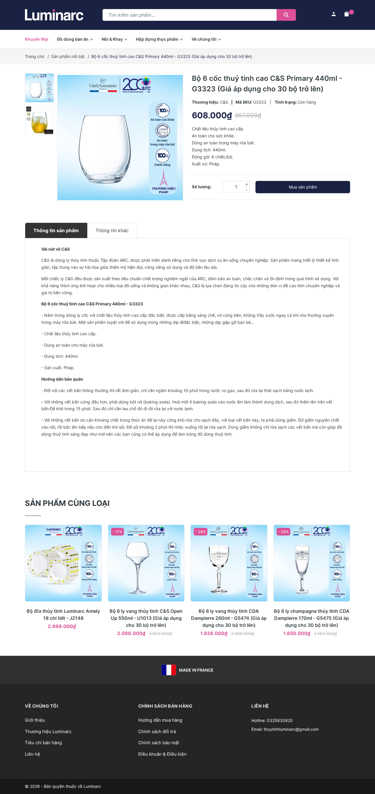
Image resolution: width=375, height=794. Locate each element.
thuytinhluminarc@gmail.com (291, 729)
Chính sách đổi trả (157, 731)
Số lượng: (201, 186)
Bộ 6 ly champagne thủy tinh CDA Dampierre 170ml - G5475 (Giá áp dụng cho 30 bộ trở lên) (312, 618)
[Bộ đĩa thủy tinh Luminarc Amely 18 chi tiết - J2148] (63, 563)
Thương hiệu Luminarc (48, 731)
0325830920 (280, 720)
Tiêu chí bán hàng (43, 742)
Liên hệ (32, 754)
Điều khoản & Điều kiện (162, 754)
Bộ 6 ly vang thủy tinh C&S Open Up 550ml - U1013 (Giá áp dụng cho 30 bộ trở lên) (146, 618)
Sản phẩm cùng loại (67, 503)
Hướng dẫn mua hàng (160, 720)
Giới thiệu (35, 720)
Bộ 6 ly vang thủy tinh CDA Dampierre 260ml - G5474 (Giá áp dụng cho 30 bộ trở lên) (229, 618)
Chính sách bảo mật (158, 742)
